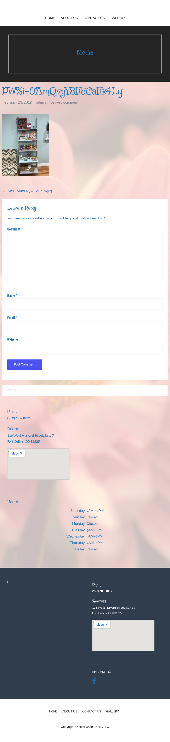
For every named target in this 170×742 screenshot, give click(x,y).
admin (41, 102)
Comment (15, 229)
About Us (69, 18)
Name (12, 295)
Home (50, 18)
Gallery (117, 18)
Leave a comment (64, 102)
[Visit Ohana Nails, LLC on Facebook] (94, 682)
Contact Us (94, 18)
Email (12, 317)
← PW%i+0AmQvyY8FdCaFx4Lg (27, 191)
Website (12, 339)
